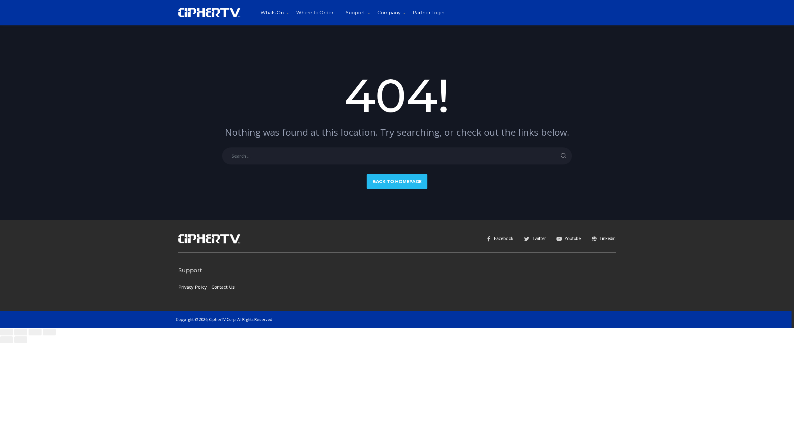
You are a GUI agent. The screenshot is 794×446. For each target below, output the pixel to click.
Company (388, 12)
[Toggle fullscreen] (35, 332)
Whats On (272, 12)
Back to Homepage (397, 181)
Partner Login (428, 12)
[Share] (20, 332)
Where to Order (314, 12)
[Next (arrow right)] (20, 339)
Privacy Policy (192, 287)
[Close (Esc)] (6, 332)
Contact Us (223, 287)
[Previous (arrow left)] (6, 339)
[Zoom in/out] (49, 332)
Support (355, 12)
